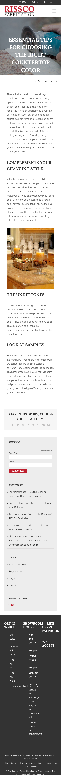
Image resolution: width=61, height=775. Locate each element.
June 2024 (14, 585)
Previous (42, 81)
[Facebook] (8, 605)
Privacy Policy (42, 763)
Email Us (48, 2)
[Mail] (12, 605)
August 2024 (15, 571)
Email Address (16, 453)
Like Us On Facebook (50, 627)
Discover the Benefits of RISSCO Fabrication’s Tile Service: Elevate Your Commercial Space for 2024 (28, 540)
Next (52, 81)
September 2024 (17, 564)
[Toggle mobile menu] (54, 11)
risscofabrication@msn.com (14, 686)
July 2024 (14, 578)
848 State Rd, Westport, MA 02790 (14, 644)
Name (11, 462)
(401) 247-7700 (12, 663)
